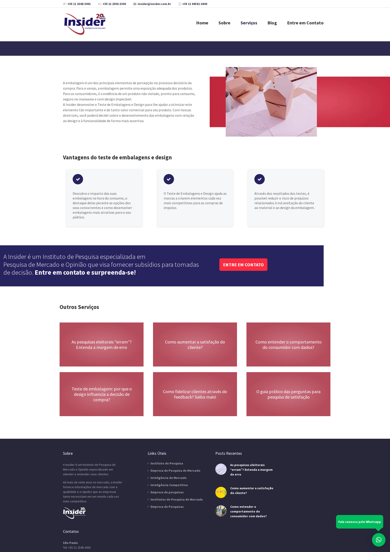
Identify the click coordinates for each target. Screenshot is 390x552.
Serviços (249, 23)
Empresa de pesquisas (167, 492)
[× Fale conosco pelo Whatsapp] (378, 540)
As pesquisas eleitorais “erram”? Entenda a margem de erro (251, 469)
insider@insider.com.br (154, 4)
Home (202, 23)
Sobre (224, 23)
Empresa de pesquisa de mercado (85, 24)
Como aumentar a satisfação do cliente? (251, 490)
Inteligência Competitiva (169, 485)
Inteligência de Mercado (169, 478)
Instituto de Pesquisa (167, 463)
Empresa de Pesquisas (167, 507)
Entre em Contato (305, 23)
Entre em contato (243, 264)
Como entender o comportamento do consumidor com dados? (248, 511)
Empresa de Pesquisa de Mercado (175, 471)
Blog (272, 23)
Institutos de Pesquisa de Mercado (177, 499)
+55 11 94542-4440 (194, 4)
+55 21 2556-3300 (114, 4)
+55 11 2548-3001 (79, 4)
